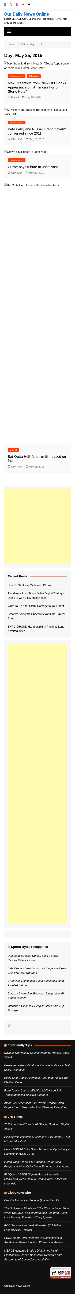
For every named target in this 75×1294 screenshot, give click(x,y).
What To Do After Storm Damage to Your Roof (36, 605)
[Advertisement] (37, 526)
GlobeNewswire (19, 1192)
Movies (13, 450)
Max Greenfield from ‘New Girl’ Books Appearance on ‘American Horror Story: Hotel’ (37, 87)
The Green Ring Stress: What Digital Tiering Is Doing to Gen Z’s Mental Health (36, 595)
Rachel (15, 97)
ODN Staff (16, 139)
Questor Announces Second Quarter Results (31, 1200)
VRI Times (15, 1116)
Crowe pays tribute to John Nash (33, 167)
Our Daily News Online (26, 14)
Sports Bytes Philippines (29, 947)
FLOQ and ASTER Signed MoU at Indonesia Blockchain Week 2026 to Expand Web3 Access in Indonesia (35, 1179)
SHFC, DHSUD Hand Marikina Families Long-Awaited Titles (36, 629)
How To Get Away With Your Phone (29, 585)
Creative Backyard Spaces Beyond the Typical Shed (36, 616)
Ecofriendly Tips (20, 1045)
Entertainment (17, 76)
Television (34, 76)
